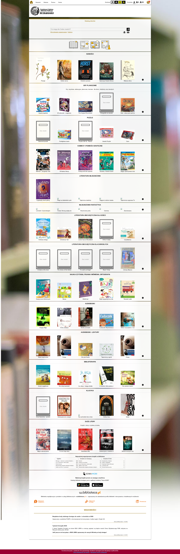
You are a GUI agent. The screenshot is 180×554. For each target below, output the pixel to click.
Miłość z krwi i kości (83, 465)
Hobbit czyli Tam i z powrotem (62, 467)
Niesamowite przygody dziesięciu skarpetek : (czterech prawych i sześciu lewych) (73, 465)
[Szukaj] (128, 29)
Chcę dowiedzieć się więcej (81, 552)
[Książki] (74, 49)
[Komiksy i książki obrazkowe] (95, 49)
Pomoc (53, 2)
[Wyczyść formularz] (124, 32)
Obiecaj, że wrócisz (83, 462)
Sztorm (80, 460)
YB (120, 2)
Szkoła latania (59, 464)
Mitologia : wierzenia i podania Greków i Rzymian (66, 460)
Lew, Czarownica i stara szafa (62, 462)
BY (124, 2)
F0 (134, 2)
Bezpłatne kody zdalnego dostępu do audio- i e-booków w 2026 (72, 516)
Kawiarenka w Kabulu (107, 460)
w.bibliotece (81, 496)
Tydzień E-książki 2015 (59, 526)
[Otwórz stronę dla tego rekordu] (43, 68)
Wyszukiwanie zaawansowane (58, 32)
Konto (60, 2)
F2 (142, 2)
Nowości (38, 2)
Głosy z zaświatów (106, 462)
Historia (46, 2)
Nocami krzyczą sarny (107, 467)
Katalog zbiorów (90, 21)
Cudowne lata (105, 465)
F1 (137, 2)
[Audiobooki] (85, 49)
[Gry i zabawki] (106, 49)
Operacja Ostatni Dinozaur (108, 464)
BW (116, 2)
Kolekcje (70, 32)
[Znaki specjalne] (128, 32)
